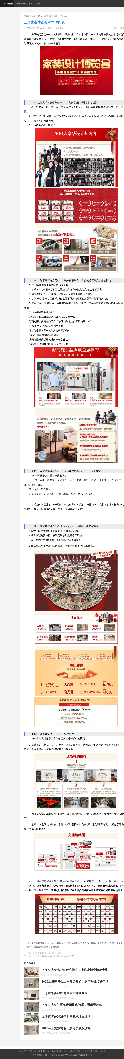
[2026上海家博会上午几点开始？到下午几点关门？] (31, 982)
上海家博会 (8, 3)
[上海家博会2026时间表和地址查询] (31, 994)
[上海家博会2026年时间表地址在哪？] (31, 1018)
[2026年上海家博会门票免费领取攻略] (31, 1029)
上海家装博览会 (42, 881)
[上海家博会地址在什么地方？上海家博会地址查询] (31, 971)
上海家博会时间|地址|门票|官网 (27, 3)
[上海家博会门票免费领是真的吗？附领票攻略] (31, 1006)
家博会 (39, 15)
